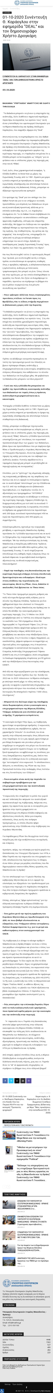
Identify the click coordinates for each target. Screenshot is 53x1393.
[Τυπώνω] (22, 1080)
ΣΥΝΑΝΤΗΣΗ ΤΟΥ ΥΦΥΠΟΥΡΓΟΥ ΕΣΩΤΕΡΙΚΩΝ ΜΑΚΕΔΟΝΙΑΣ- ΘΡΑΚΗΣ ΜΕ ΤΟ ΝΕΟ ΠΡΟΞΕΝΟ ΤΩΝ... (32, 1234)
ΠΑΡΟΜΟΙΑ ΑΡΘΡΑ (12, 1122)
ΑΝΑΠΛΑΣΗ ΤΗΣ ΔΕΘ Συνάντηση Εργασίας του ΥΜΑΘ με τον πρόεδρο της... (33, 1260)
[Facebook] (5, 1080)
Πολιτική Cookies (9, 1368)
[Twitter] (11, 1080)
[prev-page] (4, 1186)
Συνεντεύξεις (15, 8)
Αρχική (5, 8)
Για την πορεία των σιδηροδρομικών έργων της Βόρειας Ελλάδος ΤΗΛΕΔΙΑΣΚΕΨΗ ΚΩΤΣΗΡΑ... (33, 1247)
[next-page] (8, 1186)
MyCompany (45, 1391)
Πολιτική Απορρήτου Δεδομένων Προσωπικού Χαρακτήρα (24, 1365)
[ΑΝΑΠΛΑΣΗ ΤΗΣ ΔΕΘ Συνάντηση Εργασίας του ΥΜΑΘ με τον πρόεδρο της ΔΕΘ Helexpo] (9, 1261)
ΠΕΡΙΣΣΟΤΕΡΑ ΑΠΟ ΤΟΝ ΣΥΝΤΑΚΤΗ (18, 1125)
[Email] (17, 1080)
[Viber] (28, 1080)
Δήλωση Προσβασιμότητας (13, 1367)
